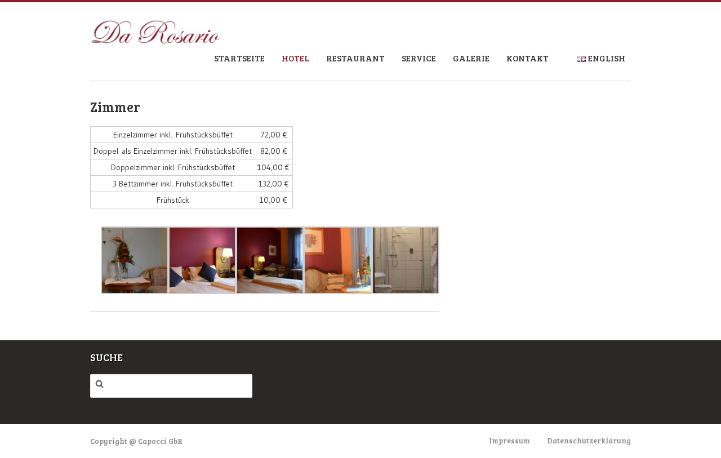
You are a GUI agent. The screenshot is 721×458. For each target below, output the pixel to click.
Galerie (471, 58)
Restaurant (355, 58)
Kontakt (527, 58)
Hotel (295, 58)
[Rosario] (155, 36)
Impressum (509, 440)
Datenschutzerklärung (589, 440)
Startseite (239, 58)
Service (419, 58)
